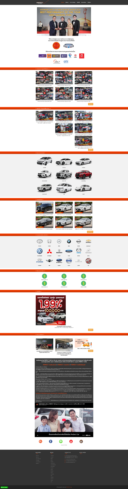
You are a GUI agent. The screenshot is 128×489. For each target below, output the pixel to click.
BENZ (52, 458)
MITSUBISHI (53, 466)
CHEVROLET (53, 463)
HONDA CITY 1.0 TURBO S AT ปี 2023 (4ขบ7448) (83, 229)
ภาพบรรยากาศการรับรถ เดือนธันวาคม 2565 (83, 101)
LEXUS (52, 480)
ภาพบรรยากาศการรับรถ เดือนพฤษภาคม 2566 (44, 85)
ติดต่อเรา (89, 2)
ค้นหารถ (67, 2)
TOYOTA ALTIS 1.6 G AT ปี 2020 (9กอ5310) (64, 214)
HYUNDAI (52, 474)
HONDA (52, 457)
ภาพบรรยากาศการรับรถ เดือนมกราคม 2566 (64, 101)
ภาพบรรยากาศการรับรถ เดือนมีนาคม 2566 (83, 85)
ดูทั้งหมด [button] (90, 104)
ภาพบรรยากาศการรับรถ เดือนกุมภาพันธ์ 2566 (45, 101)
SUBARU (52, 477)
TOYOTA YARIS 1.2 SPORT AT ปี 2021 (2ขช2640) (64, 229)
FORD (52, 469)
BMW (52, 460)
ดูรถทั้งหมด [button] (90, 232)
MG (51, 481)
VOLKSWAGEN (53, 464)
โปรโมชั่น (78, 2)
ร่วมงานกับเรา (83, 2)
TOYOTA (52, 455)
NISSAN (52, 461)
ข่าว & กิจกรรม (72, 2)
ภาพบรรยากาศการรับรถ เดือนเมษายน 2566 (64, 85)
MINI (51, 475)
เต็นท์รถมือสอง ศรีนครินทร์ (45, 400)
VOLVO (52, 478)
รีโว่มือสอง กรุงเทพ (59, 391)
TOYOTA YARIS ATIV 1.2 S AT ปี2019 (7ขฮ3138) (44, 229)
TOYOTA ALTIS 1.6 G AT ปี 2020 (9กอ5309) (83, 214)
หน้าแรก (62, 2)
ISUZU (52, 472)
